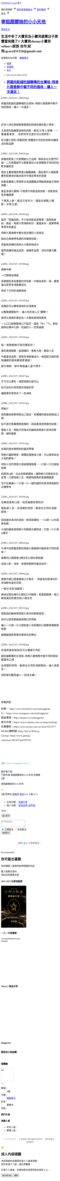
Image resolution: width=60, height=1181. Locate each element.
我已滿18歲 (6, 1175)
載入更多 (5, 816)
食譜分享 (22, 802)
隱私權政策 (49, 1139)
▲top (3, 810)
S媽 (3, 778)
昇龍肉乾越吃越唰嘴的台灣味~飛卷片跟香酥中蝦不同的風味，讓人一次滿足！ (33, 87)
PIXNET (13, 1139)
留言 (22, 794)
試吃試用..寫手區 (26, 805)
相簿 (9, 63)
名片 (9, 70)
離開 (16, 1175)
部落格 (10, 67)
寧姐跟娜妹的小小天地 (23, 21)
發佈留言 (5, 833)
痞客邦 (15, 794)
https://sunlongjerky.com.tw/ (18, 763)
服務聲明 (30, 1142)
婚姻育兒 (24, 58)
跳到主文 (5, 29)
